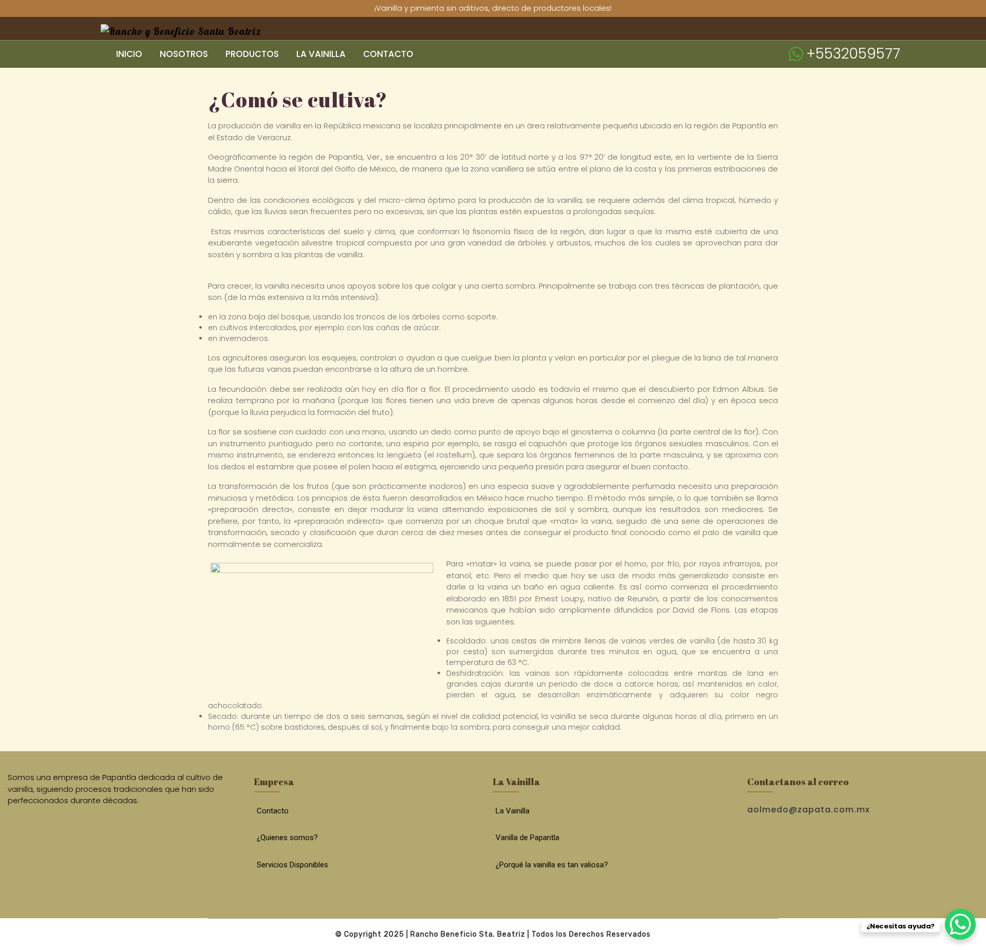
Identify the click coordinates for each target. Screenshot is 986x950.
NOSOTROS (184, 54)
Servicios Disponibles (292, 864)
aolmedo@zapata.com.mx (808, 809)
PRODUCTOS (252, 54)
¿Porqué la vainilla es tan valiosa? (552, 864)
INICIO (129, 54)
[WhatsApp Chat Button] (960, 924)
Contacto (273, 810)
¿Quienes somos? (287, 837)
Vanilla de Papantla (527, 837)
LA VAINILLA (321, 54)
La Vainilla (512, 810)
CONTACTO (388, 54)
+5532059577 (853, 54)
